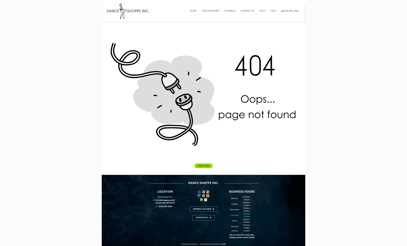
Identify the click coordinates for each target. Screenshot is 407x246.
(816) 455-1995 (291, 11)
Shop (262, 11)
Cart (273, 11)
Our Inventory (210, 11)
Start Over (203, 166)
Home (193, 11)
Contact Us (247, 11)
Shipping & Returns (202, 209)
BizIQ (224, 244)
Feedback (229, 11)
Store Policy (202, 217)
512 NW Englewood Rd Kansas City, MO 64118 (165, 201)
